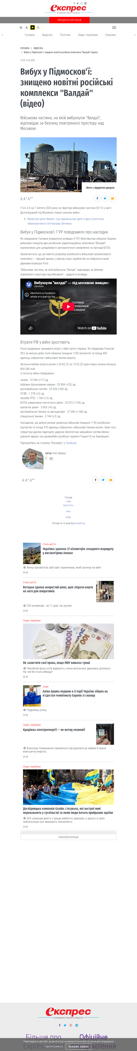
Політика (65, 35)
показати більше (68, 837)
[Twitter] (78, 3)
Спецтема (110, 35)
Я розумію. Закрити (78, 1046)
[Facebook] (74, 3)
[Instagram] (81, 3)
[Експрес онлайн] (68, 9)
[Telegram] (85, 3)
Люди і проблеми (88, 35)
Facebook (71, 443)
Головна (30, 35)
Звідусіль (47, 35)
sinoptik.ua (79, 523)
